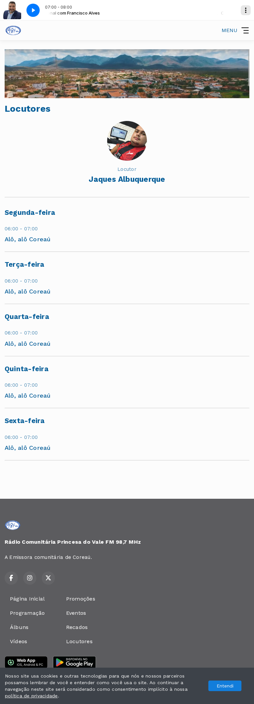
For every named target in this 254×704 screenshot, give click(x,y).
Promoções (80, 599)
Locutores (79, 641)
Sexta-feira (25, 421)
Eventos (76, 613)
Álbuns (19, 627)
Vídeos (18, 641)
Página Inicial (27, 599)
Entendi (225, 685)
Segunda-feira (30, 212)
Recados (77, 627)
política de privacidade (31, 695)
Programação (27, 613)
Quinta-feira (26, 369)
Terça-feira (24, 264)
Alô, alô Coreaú (28, 239)
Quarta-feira (27, 317)
